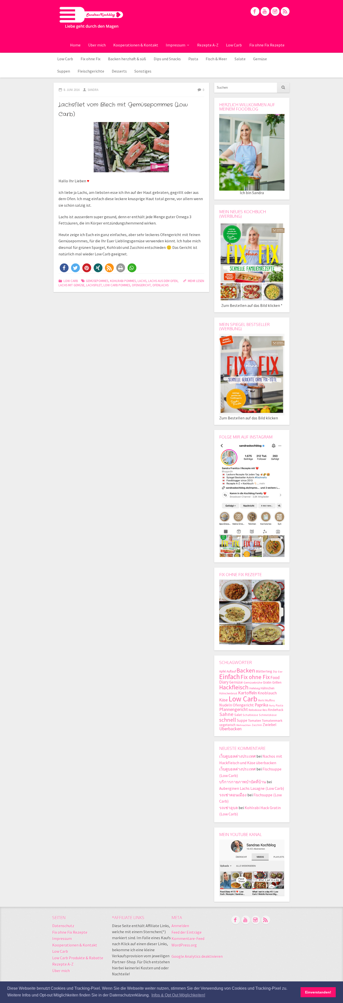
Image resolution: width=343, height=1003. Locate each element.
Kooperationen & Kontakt (135, 44)
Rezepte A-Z (207, 44)
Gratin (267, 682)
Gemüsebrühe (253, 682)
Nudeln (225, 705)
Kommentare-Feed (188, 938)
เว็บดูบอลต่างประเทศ (237, 756)
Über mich (97, 44)
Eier (280, 671)
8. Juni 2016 (72, 90)
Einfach (229, 676)
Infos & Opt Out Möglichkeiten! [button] (178, 995)
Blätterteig (264, 671)
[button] (64, 267)
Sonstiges (142, 71)
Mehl (261, 700)
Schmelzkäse (268, 715)
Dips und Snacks (167, 58)
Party (272, 705)
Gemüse (260, 58)
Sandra (93, 90)
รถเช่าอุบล (228, 807)
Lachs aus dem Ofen (163, 281)
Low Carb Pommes (116, 285)
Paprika (261, 705)
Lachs (142, 281)
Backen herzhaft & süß (127, 58)
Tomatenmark (272, 720)
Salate (240, 58)
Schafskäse (250, 715)
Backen (246, 670)
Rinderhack (275, 710)
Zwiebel (269, 724)
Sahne (226, 714)
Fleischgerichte (91, 71)
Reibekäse (255, 710)
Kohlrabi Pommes (123, 281)
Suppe (242, 720)
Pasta (193, 58)
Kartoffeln (247, 693)
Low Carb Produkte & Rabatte (77, 957)
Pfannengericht (233, 709)
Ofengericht (141, 285)
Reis (264, 710)
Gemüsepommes (97, 281)
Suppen (63, 71)
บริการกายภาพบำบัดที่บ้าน (242, 781)
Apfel (222, 671)
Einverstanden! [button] (318, 992)
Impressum (175, 44)
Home (75, 44)
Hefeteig (254, 688)
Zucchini (257, 725)
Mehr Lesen (196, 281)
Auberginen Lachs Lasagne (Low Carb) (251, 788)
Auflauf (231, 671)
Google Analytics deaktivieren (197, 956)
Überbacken (230, 729)
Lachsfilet (94, 285)
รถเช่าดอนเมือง (233, 794)
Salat (238, 714)
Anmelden (180, 925)
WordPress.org (184, 945)
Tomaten (254, 720)
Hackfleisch (234, 687)
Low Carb (234, 44)
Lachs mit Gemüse (71, 285)
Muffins (270, 700)
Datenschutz (63, 925)
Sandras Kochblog (91, 17)
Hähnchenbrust (228, 693)
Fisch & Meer (216, 58)
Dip (275, 671)
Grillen (276, 682)
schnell (227, 719)
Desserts (119, 71)
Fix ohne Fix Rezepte (266, 44)
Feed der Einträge (187, 932)
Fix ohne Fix (90, 58)
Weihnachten (243, 725)
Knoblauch (267, 693)
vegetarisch (227, 725)
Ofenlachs (160, 285)
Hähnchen (267, 688)
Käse (223, 700)
